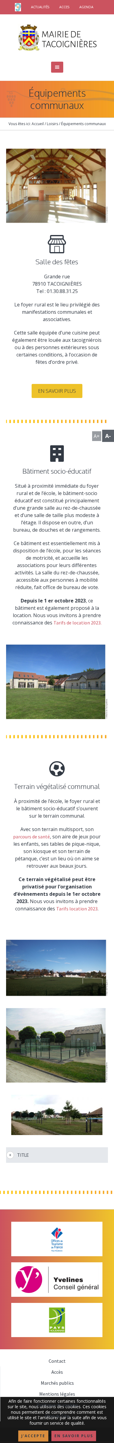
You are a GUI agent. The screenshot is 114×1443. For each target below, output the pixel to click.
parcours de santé (31, 837)
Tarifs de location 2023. (78, 623)
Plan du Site (57, 1415)
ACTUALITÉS (40, 7)
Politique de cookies (57, 1404)
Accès (57, 1371)
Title (23, 1155)
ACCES (64, 7)
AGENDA (86, 7)
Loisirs (52, 123)
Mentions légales (57, 1393)
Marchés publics (57, 1382)
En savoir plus (57, 391)
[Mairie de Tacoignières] (57, 37)
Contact (57, 1360)
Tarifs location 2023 (77, 909)
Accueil (38, 123)
